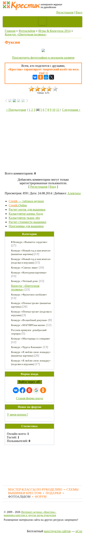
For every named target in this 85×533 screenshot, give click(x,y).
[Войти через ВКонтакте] (16, 390)
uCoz (79, 531)
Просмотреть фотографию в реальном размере (43, 57)
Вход (79, 12)
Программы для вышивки (26, 226)
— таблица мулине (26, 201)
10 (53, 109)
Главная (10, 31)
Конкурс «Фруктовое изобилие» (29, 294)
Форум (40, 496)
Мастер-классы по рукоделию (35, 489)
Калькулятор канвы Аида (26, 213)
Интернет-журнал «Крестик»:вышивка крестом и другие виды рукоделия (30, 514)
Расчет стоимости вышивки (27, 222)
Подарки (53, 493)
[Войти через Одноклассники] (43, 390)
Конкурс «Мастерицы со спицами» (30, 338)
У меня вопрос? (17, 414)
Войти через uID (30, 381)
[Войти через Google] (36, 390)
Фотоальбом (27, 31)
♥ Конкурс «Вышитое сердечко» (29, 242)
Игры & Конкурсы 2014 (54, 31)
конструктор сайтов (57, 531)
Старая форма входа (29, 398)
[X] (51, 77)
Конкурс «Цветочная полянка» (25, 34)
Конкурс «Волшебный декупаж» (29, 320)
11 (57, 109)
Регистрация (64, 12)
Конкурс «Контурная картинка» (29, 272)
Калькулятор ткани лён (24, 218)
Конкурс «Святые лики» (24, 267)
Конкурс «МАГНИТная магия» (28, 325)
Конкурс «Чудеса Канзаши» (26, 347)
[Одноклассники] (40, 77)
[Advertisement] (43, 142)
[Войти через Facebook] (23, 390)
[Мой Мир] (46, 77)
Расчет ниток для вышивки (27, 209)
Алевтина (74, 193)
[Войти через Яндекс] (29, 390)
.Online (18, 205)
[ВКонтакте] (35, 77)
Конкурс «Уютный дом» (24, 281)
